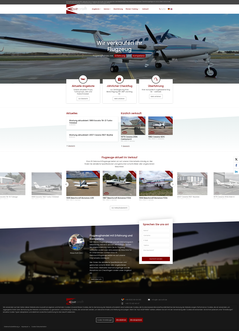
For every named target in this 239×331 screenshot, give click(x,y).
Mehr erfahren (119, 99)
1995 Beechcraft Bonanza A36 (80, 198)
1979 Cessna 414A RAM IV (224, 197)
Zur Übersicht (83, 99)
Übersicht (71, 146)
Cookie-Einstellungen (104, 320)
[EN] (171, 9)
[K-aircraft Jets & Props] (78, 13)
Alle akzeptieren (136, 320)
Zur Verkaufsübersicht (119, 208)
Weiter (172, 184)
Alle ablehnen (121, 320)
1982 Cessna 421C (156, 136)
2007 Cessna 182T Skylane (188, 197)
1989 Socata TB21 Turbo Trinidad (45, 197)
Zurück (66, 184)
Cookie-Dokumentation (38, 327)
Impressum (24, 327)
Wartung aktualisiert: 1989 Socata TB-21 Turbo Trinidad (90, 121)
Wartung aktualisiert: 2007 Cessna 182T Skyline (91, 135)
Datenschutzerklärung (11, 327)
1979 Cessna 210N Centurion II (129, 137)
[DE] (168, 9)
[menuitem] (96, 9)
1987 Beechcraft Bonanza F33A (117, 198)
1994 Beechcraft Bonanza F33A (153, 198)
